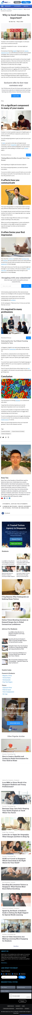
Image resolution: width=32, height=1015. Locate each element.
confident (13, 300)
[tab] (5, 513)
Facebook (7, 513)
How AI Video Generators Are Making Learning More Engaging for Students (15, 939)
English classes (5, 419)
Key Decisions (6, 882)
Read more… (4, 962)
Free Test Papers (7, 682)
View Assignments (8, 692)
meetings (5, 260)
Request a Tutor (7, 675)
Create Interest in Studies (18, 431)
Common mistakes (5, 431)
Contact (18, 1006)
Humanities (13, 144)
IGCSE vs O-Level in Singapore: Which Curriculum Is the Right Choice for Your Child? (14, 861)
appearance (4, 264)
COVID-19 (11, 258)
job (29, 368)
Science (26, 148)
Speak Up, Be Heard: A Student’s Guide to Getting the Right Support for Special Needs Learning (15, 913)
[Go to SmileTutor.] (1, 9)
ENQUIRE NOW (15, 723)
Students (6, 503)
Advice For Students (19, 503)
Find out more (7, 689)
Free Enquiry (8, 6)
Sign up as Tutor (16, 543)
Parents (4, 754)
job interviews (25, 258)
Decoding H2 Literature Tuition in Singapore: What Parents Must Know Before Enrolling (15, 887)
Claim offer (16, 95)
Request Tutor (16, 539)
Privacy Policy (19, 1008)
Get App (5, 694)
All (4, 974)
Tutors (9, 974)
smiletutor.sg (24, 494)
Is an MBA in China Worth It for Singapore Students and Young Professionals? (14, 784)
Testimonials (6, 680)
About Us (26, 6)
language (17, 400)
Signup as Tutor (7, 687)
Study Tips (5, 832)
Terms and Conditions (8, 1008)
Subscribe (17, 2)
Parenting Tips (11, 754)
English (15, 51)
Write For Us (11, 1006)
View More (16, 946)
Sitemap (27, 1008)
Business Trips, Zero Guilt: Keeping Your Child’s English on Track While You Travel (15, 811)
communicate (12, 349)
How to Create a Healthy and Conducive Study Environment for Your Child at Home (15, 758)
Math (3, 143)
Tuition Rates (17, 6)
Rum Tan (13, 21)
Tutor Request (26, 2)
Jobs (23, 1006)
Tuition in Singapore (6, 433)
